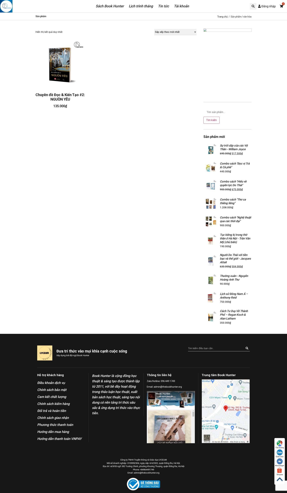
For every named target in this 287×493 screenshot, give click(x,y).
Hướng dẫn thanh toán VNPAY (59, 439)
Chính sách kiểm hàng (53, 404)
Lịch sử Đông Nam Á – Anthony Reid (234, 295)
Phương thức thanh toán (55, 425)
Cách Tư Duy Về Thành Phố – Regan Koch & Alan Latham (234, 314)
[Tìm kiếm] (247, 348)
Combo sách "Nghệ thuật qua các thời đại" (235, 219)
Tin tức (163, 6)
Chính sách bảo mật (51, 390)
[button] (253, 6)
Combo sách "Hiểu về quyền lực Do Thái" (233, 183)
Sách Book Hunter (110, 6)
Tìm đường (279, 448)
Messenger (279, 466)
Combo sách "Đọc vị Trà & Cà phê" (235, 165)
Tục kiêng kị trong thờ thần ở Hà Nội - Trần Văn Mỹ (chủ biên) (235, 238)
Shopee (280, 475)
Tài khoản (181, 6)
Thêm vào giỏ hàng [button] (60, 61)
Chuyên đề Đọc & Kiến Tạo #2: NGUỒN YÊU (60, 97)
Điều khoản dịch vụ (51, 383)
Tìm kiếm (211, 120)
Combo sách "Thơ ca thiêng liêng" (233, 201)
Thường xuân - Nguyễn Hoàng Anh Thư (234, 277)
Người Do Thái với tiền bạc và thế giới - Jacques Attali (235, 258)
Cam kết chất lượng (51, 397)
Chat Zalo (280, 457)
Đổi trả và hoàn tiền (51, 411)
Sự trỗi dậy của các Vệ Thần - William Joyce (234, 147)
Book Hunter (83, 355)
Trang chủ (222, 16)
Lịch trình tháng (141, 6)
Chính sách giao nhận (53, 418)
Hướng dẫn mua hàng (53, 432)
